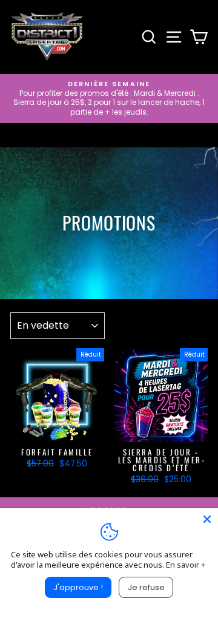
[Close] (207, 519)
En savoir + (185, 564)
